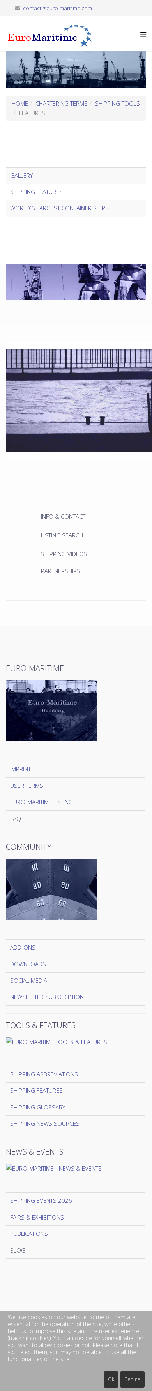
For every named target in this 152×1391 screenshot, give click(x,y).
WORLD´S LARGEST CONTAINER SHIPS (59, 208)
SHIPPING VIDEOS (64, 554)
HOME (20, 103)
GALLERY (21, 175)
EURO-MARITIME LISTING (41, 802)
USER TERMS (26, 785)
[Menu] (141, 39)
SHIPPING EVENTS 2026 (41, 1200)
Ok (111, 1379)
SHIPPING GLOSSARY (37, 1107)
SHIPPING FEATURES (36, 192)
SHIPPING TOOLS (117, 103)
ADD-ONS (22, 947)
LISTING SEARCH (62, 535)
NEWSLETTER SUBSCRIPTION (47, 997)
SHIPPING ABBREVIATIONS (44, 1074)
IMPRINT (20, 769)
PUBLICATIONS (29, 1233)
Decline (132, 1379)
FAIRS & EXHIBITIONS (37, 1217)
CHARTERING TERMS (61, 103)
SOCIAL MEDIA (28, 980)
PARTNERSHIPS (60, 571)
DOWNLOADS (28, 964)
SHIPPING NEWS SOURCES (45, 1123)
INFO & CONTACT (64, 516)
